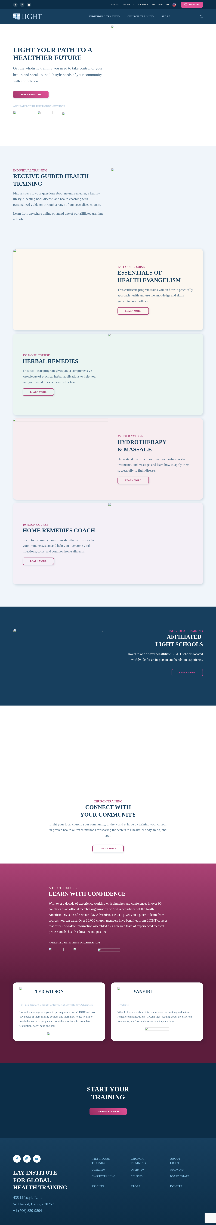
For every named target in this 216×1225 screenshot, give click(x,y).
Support (194, 4)
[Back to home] (27, 16)
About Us (128, 4)
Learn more (187, 672)
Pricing (115, 4)
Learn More (108, 848)
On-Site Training (103, 1176)
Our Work (143, 4)
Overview (98, 1169)
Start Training (31, 94)
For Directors (160, 4)
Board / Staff (179, 1176)
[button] (174, 5)
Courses (136, 1176)
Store (165, 16)
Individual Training (104, 16)
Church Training (140, 16)
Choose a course (108, 1111)
